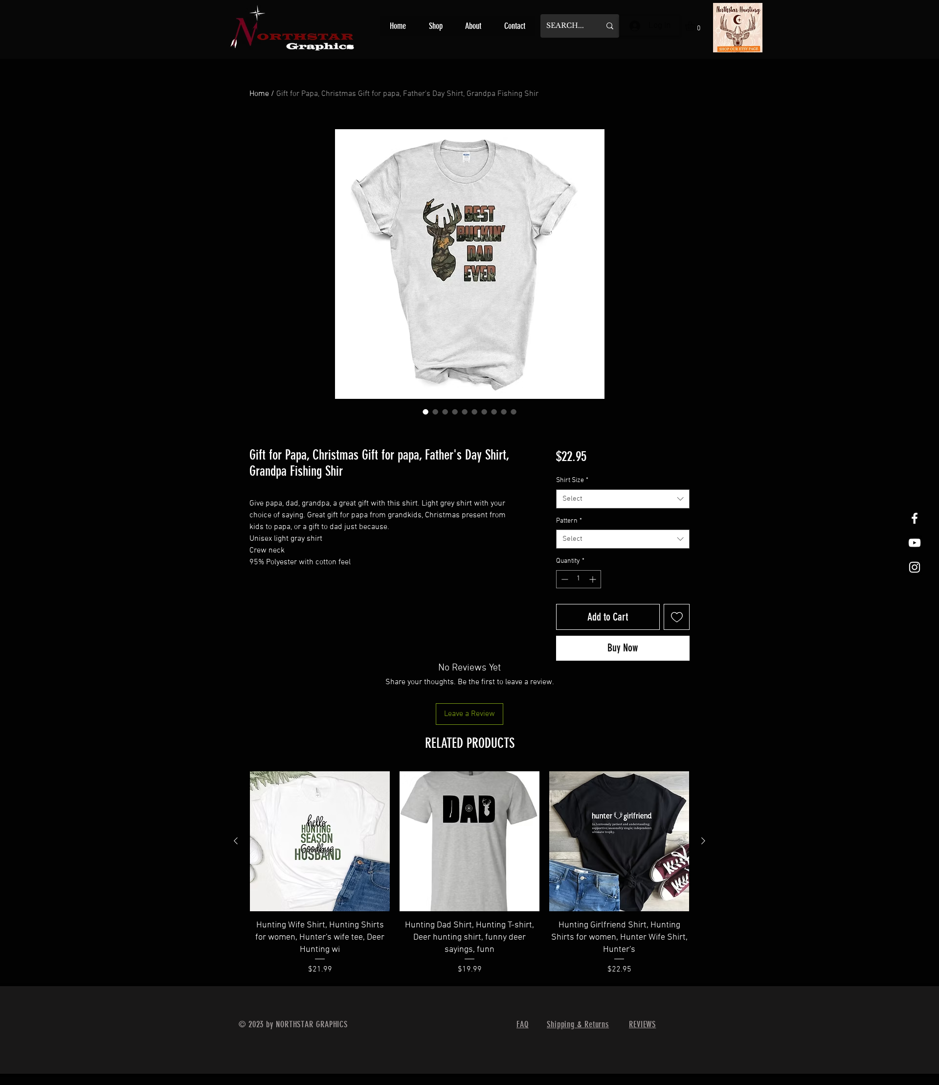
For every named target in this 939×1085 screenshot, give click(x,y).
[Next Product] (703, 841)
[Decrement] (564, 579)
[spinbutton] (578, 579)
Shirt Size (572, 480)
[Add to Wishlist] (677, 617)
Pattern (569, 521)
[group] (469, 874)
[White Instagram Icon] (914, 567)
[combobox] (623, 498)
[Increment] (593, 579)
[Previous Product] (236, 841)
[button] (695, 26)
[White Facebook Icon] (914, 518)
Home (259, 94)
